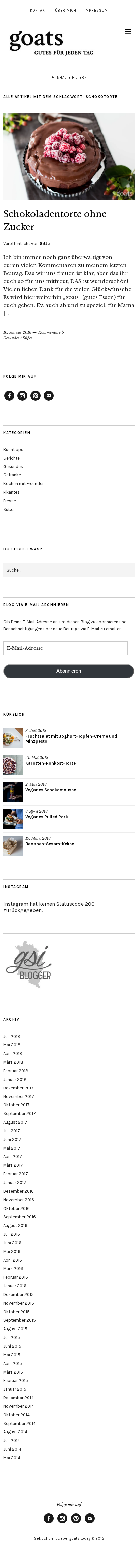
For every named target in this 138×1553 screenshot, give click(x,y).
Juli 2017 (11, 1130)
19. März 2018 (38, 838)
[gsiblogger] (29, 988)
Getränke (12, 474)
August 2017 (15, 1122)
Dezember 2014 (18, 1397)
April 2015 (12, 1363)
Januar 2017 (14, 1182)
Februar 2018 (15, 1070)
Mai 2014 (11, 1457)
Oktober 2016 (16, 1208)
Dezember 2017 (18, 1088)
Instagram (22, 400)
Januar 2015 (14, 1389)
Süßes (27, 338)
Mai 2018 (12, 1044)
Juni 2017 (12, 1139)
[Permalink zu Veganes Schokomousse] (13, 792)
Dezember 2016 (18, 1191)
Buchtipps (13, 449)
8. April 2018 (36, 811)
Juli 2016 (11, 1234)
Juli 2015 (11, 1337)
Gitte (45, 243)
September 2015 (19, 1320)
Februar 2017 (15, 1173)
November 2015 (18, 1303)
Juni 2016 (12, 1242)
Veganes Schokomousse (50, 789)
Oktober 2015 (16, 1311)
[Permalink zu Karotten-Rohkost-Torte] (13, 765)
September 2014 (19, 1423)
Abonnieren (68, 671)
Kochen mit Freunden (24, 483)
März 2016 (13, 1268)
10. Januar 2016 (17, 332)
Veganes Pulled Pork (46, 816)
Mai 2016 (11, 1251)
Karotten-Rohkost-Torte (50, 763)
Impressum (96, 10)
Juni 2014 (12, 1449)
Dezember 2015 (18, 1294)
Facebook (9, 400)
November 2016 (18, 1199)
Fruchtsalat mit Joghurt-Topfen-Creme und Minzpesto (71, 739)
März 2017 (13, 1165)
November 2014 (18, 1406)
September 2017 (19, 1113)
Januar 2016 (14, 1285)
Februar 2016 (15, 1277)
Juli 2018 (11, 1036)
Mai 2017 (11, 1148)
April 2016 (12, 1260)
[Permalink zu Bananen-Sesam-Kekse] (13, 846)
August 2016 (15, 1225)
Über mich (65, 10)
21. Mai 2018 (36, 757)
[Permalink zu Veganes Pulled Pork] (13, 819)
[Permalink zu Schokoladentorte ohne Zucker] (69, 197)
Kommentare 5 (51, 332)
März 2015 (13, 1372)
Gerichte (11, 458)
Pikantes (11, 492)
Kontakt (38, 10)
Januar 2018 (15, 1079)
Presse (9, 500)
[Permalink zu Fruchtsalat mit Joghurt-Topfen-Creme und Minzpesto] (13, 738)
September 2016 (19, 1216)
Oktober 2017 (16, 1104)
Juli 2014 (11, 1440)
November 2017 (18, 1096)
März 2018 (13, 1062)
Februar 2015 (15, 1380)
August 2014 (15, 1431)
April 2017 (12, 1156)
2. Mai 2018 (36, 784)
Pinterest (35, 400)
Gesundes (11, 338)
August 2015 (15, 1328)
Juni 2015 (12, 1346)
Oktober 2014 (16, 1414)
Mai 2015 (11, 1354)
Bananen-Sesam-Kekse (49, 843)
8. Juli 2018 (35, 730)
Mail (49, 400)
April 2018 (12, 1053)
